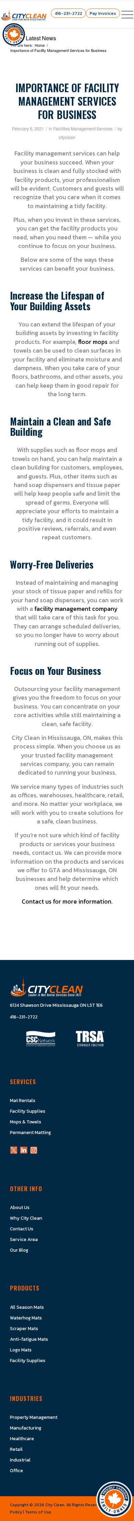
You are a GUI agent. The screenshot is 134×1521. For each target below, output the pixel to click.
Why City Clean (26, 1218)
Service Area (24, 1239)
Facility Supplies (27, 1111)
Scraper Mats (24, 1328)
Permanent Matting (30, 1132)
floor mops (93, 341)
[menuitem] (123, 14)
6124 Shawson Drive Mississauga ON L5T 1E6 (56, 1005)
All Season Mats (27, 1307)
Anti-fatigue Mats (29, 1339)
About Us (20, 1207)
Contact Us (21, 1228)
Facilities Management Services (83, 128)
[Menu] (123, 14)
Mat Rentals (22, 1100)
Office (16, 1470)
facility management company (76, 608)
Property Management (33, 1417)
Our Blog (19, 1250)
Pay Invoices (103, 13)
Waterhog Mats (26, 1317)
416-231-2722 (68, 13)
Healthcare (22, 1438)
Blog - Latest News (33, 38)
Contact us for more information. (67, 901)
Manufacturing (25, 1427)
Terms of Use (38, 1512)
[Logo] (24, 14)
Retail (16, 1449)
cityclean (67, 137)
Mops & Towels (25, 1121)
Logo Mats (21, 1349)
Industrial (20, 1459)
